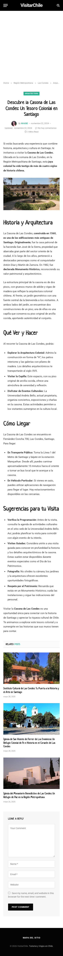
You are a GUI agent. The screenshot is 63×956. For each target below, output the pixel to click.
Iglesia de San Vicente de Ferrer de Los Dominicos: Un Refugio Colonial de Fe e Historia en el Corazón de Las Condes (29, 742)
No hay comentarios (47, 128)
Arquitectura (31, 93)
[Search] (58, 5)
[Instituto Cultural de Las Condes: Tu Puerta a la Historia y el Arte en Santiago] (31, 668)
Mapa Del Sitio (31, 938)
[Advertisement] (31, 46)
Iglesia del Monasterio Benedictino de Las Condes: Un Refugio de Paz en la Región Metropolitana (29, 795)
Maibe (24, 123)
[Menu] (5, 5)
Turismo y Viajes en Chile (41, 946)
